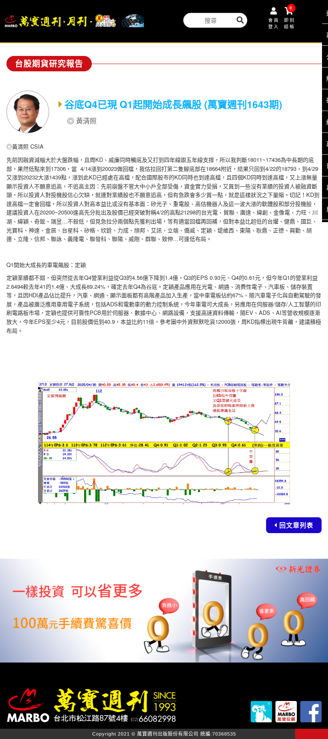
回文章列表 (296, 525)
